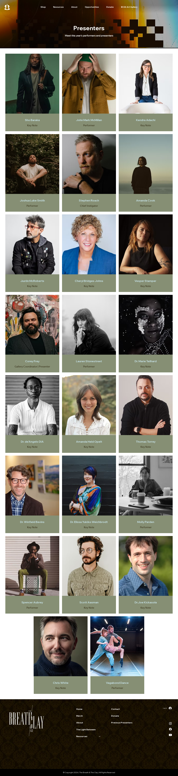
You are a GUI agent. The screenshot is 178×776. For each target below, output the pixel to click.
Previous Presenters (121, 722)
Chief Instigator (89, 205)
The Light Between (86, 729)
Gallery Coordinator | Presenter (32, 366)
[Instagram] (170, 723)
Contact (115, 709)
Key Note (32, 125)
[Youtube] (170, 735)
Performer (89, 125)
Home (79, 709)
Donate (115, 715)
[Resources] (100, 736)
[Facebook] (170, 729)
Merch (79, 715)
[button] (58, 7)
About (79, 722)
